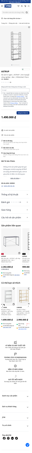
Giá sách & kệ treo (24, 23)
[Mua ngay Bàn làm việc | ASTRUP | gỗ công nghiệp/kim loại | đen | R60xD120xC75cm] (19, 253)
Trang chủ (4, 23)
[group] (11, 252)
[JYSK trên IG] (8, 437)
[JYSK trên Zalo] (12, 437)
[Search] (26, 12)
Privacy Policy (20, 96)
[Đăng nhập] (22, 6)
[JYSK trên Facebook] (4, 437)
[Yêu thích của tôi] (18, 6)
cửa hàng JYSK (7, 326)
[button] (5, 82)
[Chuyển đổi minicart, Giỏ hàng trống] (25, 6)
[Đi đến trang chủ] (7, 6)
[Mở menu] (2, 6)
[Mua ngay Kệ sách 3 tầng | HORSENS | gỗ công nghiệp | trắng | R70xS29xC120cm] (13, 303)
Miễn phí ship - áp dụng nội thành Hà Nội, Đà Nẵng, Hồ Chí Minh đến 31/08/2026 (15, 1)
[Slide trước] (2, 305)
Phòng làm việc (13, 23)
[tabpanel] (15, 46)
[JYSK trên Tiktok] (16, 437)
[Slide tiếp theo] (28, 305)
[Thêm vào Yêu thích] (29, 27)
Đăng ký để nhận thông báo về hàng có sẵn (13, 87)
